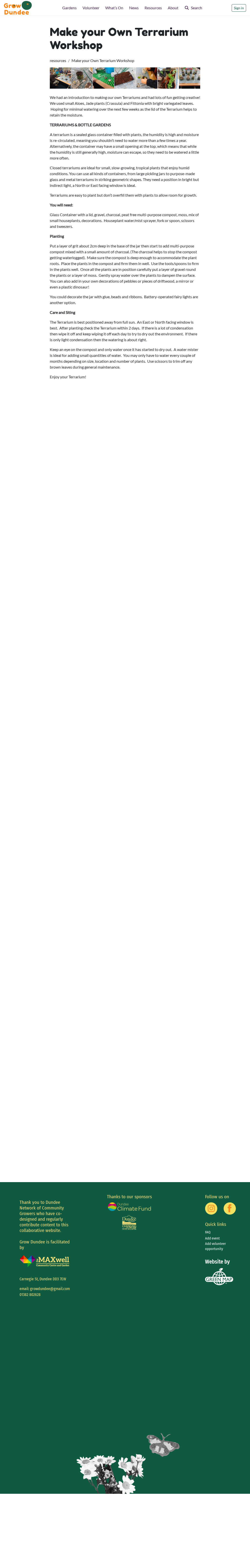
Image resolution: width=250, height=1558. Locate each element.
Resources (153, 7)
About (173, 7)
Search (196, 7)
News (134, 7)
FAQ (207, 1232)
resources (58, 60)
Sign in (239, 8)
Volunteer (91, 7)
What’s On (114, 7)
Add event (212, 1238)
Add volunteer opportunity (215, 1246)
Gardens (69, 7)
